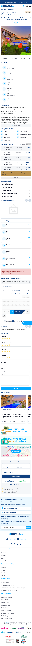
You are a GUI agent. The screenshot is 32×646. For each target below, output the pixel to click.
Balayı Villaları (5, 600)
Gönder (16, 388)
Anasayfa (3, 9)
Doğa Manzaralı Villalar (8, 613)
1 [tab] (2, 48)
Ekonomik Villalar (6, 610)
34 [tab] (18, 52)
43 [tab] (9, 54)
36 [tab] (22, 52)
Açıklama (5, 58)
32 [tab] (14, 52)
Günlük (23, 144)
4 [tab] (9, 48)
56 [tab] (15, 56)
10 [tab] (22, 48)
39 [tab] (29, 52)
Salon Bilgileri (6, 190)
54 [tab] (10, 56)
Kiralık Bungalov (5, 616)
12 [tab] (27, 48)
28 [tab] (5, 52)
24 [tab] (25, 50)
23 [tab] (22, 50)
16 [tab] (7, 50)
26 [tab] (29, 50)
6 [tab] (14, 48)
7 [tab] (16, 48)
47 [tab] (18, 54)
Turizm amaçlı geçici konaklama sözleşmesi (13, 587)
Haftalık (28, 144)
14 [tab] (2, 50)
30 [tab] (9, 52)
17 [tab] (9, 50)
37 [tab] (25, 52)
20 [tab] (16, 50)
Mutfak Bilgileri (7, 187)
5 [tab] (11, 48)
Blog (2, 558)
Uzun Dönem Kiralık (6, 618)
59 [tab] (21, 56)
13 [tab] (29, 48)
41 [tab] (5, 54)
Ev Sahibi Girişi (5, 582)
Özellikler (14, 58)
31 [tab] (11, 52)
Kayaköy (3, 567)
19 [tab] (14, 50)
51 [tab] (27, 54)
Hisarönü (3, 575)
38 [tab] (27, 52)
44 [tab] (11, 54)
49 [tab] (22, 54)
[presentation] (26, 200)
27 (16, 311)
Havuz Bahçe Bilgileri (9, 193)
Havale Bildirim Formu (7, 585)
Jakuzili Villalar (5, 602)
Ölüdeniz (3, 570)
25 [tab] (27, 50)
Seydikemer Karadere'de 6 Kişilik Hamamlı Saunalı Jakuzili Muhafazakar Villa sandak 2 (13, 416)
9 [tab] (20, 48)
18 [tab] (11, 50)
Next (29, 40)
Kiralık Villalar (11, 9)
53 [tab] (8, 56)
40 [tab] (2, 54)
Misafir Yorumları (6, 561)
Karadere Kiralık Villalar (7, 14)
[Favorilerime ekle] (13, 22)
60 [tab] (24, 56)
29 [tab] (7, 52)
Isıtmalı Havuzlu (5, 605)
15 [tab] (5, 50)
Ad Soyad (3, 362)
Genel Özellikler (7, 184)
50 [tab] (25, 54)
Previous (3, 40)
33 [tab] (16, 52)
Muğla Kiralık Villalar (6, 11)
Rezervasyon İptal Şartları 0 (9, 590)
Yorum (3, 374)
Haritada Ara (17, 451)
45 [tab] (14, 54)
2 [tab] (5, 48)
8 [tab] (18, 48)
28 (20, 311)
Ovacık (3, 573)
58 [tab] (19, 56)
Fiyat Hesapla (16, 476)
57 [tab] (17, 56)
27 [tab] (2, 52)
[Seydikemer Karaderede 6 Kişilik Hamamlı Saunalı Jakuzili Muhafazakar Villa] (13, 401)
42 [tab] (7, 54)
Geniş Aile (4, 608)
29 (23, 311)
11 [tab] (25, 48)
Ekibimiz (3, 555)
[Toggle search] (27, 6)
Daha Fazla (17, 125)
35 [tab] (20, 52)
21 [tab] (18, 50)
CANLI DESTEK (23, 481)
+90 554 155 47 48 (21, 2)
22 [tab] (20, 50)
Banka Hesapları (6, 553)
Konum (23, 58)
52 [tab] (29, 54)
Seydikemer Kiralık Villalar (8, 13)
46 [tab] (16, 54)
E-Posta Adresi (5, 369)
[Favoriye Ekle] (24, 409)
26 (12, 311)
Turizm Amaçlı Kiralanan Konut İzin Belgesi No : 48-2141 (14, 282)
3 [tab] (7, 48)
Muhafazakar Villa (6, 597)
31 (4, 315)
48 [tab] (20, 54)
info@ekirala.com (17, 485)
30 (27, 311)
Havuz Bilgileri (7, 196)
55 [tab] (12, 56)
